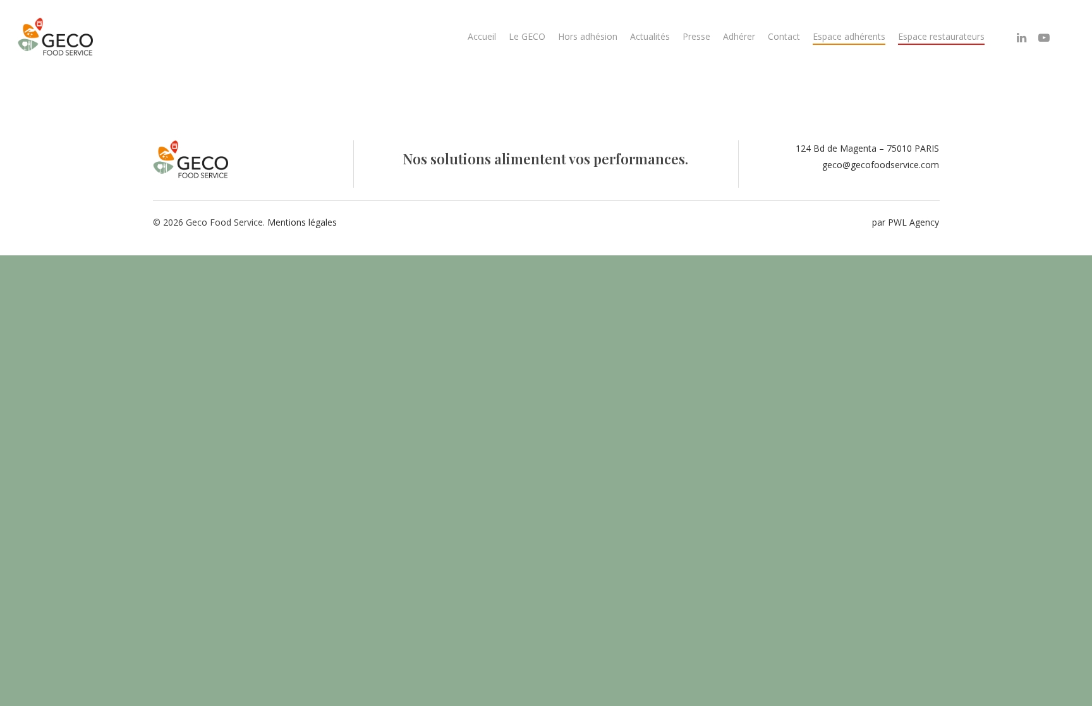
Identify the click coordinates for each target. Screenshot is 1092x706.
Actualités (650, 36)
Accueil (482, 36)
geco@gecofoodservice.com (880, 165)
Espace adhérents (849, 36)
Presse (696, 36)
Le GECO (527, 36)
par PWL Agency (905, 222)
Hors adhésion (587, 36)
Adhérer (739, 36)
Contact (784, 36)
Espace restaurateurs (941, 36)
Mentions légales (302, 222)
